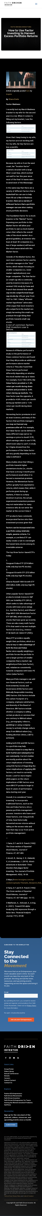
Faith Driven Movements (13, 1096)
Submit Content (10, 1080)
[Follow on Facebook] (5, 1057)
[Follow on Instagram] (10, 1057)
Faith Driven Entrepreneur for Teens (17, 1100)
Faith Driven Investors (12, 1098)
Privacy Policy (17, 1196)
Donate (7, 1076)
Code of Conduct (28, 1196)
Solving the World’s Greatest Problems (18, 1102)
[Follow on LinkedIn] (18, 1057)
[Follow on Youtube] (14, 1057)
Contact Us (8, 1082)
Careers (7, 1078)
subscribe (10, 1125)
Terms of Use (8, 1196)
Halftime (7, 1105)
